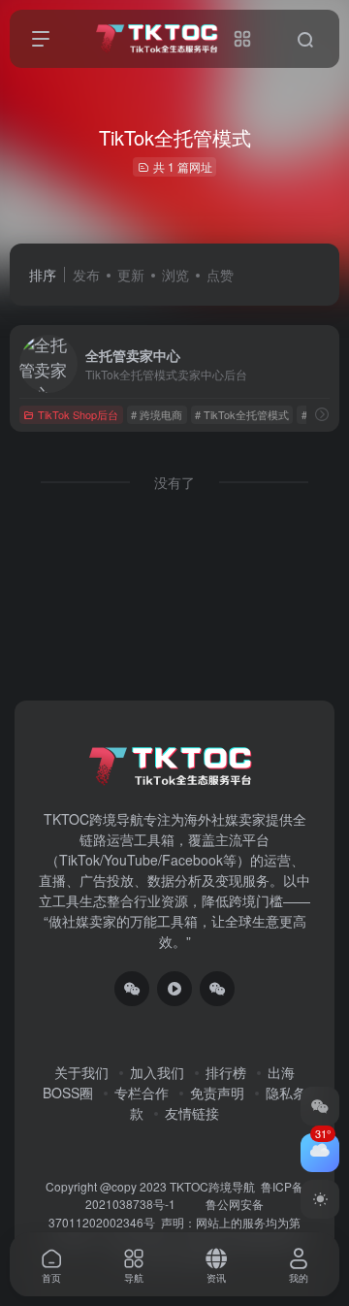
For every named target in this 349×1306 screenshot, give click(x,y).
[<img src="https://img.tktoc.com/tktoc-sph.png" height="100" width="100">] (174, 988)
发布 (86, 274)
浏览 (175, 274)
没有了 (174, 482)
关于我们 (81, 1072)
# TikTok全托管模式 (242, 414)
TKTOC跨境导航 (212, 1186)
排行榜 (226, 1072)
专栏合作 (141, 1092)
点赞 (220, 274)
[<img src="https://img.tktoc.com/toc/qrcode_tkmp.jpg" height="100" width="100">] (217, 988)
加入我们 (157, 1072)
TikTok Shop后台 (78, 414)
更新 (130, 274)
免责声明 (217, 1092)
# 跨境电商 (156, 414)
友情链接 (192, 1113)
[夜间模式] (320, 1199)
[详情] (322, 414)
